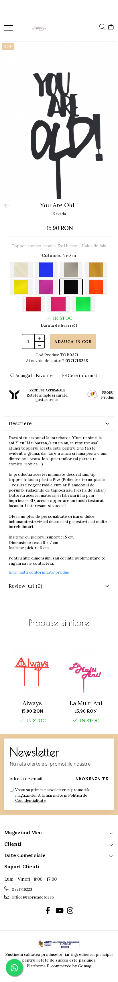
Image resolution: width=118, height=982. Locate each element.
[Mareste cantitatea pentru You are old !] (39, 338)
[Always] (32, 670)
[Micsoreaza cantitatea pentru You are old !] (39, 345)
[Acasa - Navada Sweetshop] (39, 29)
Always (32, 703)
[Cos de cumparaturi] (111, 27)
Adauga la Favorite (33, 375)
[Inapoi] (4, 206)
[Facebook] (48, 911)
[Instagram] (70, 911)
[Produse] (9, 29)
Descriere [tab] (20, 423)
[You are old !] (59, 120)
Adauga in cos (73, 341)
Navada (59, 214)
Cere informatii (83, 375)
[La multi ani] (86, 670)
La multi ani (86, 703)
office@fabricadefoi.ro (32, 897)
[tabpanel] (59, 120)
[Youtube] (59, 911)
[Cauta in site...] (102, 27)
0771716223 (21, 889)
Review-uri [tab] (25, 586)
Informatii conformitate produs (39, 572)
